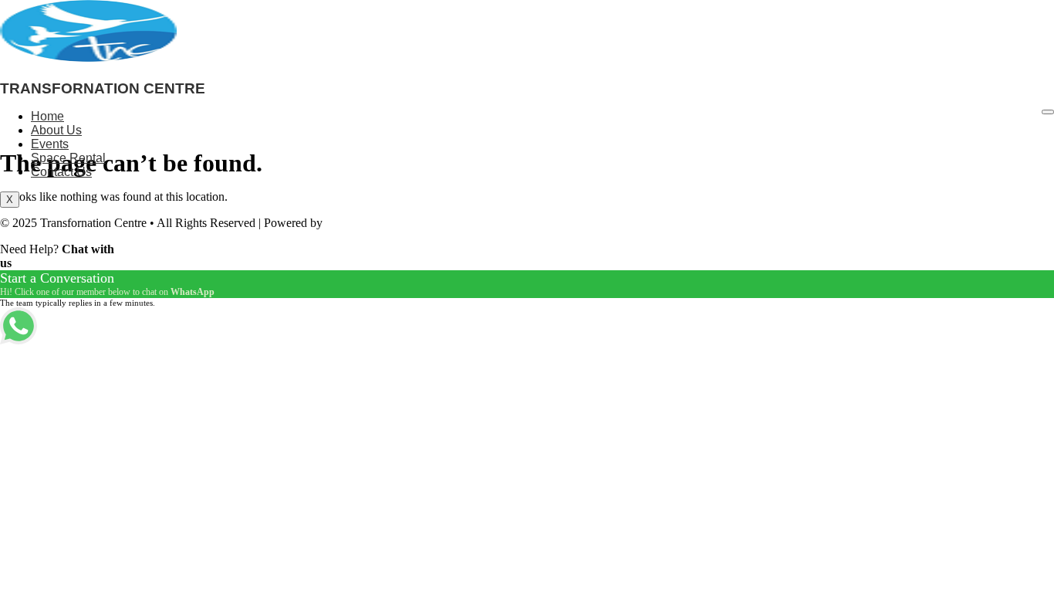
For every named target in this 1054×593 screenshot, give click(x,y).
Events (50, 144)
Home (47, 116)
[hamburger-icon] (1048, 112)
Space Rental (68, 157)
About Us (56, 130)
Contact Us (61, 171)
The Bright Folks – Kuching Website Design (434, 222)
